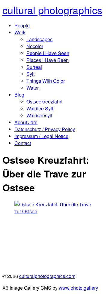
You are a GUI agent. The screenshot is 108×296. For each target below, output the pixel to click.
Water (32, 87)
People (22, 25)
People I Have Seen (47, 53)
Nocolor (34, 46)
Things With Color (45, 80)
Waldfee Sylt (39, 108)
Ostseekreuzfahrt (44, 101)
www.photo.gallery (78, 287)
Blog (19, 94)
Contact (22, 143)
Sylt (30, 73)
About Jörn (26, 122)
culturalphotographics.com (47, 276)
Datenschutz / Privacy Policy (44, 129)
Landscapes (39, 39)
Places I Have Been (47, 60)
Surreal (34, 66)
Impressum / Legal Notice (41, 136)
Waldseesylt (39, 115)
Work (20, 32)
